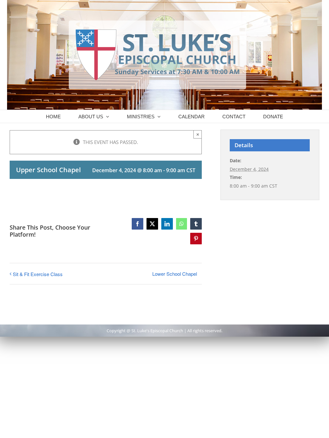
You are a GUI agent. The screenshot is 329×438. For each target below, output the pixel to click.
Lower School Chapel (174, 273)
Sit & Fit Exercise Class (38, 274)
